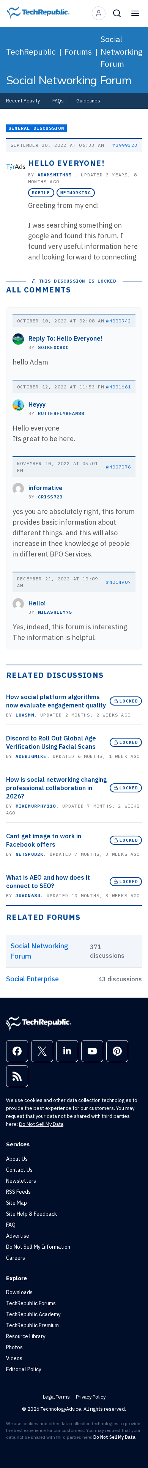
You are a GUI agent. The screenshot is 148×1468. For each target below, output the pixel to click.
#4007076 (118, 467)
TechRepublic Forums (31, 1303)
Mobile (41, 192)
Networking (75, 192)
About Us (17, 1158)
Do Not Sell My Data (41, 1124)
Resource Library (26, 1336)
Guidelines (88, 100)
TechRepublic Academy (33, 1314)
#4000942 (118, 321)
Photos (14, 1347)
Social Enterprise (32, 978)
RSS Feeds (18, 1191)
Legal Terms (56, 1397)
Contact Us (19, 1169)
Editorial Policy (23, 1369)
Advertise (17, 1235)
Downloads (19, 1292)
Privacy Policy (90, 1397)
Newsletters (21, 1180)
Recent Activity (23, 100)
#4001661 (118, 387)
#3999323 (124, 145)
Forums (78, 51)
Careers (15, 1257)
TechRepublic (31, 51)
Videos (14, 1358)
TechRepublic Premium (32, 1325)
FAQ (11, 1224)
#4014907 (118, 582)
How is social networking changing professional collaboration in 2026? (56, 788)
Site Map (16, 1202)
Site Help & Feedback (31, 1213)
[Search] (117, 13)
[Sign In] (98, 13)
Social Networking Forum (122, 51)
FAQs (58, 100)
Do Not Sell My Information (38, 1246)
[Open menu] (135, 13)
